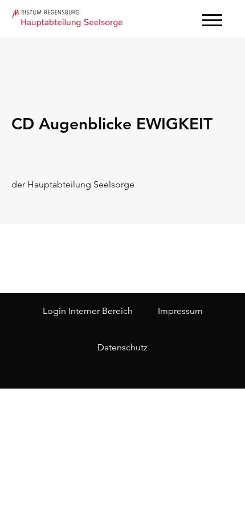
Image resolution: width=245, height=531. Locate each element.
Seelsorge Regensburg (68, 17)
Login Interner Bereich (88, 310)
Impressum (180, 310)
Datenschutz (122, 347)
